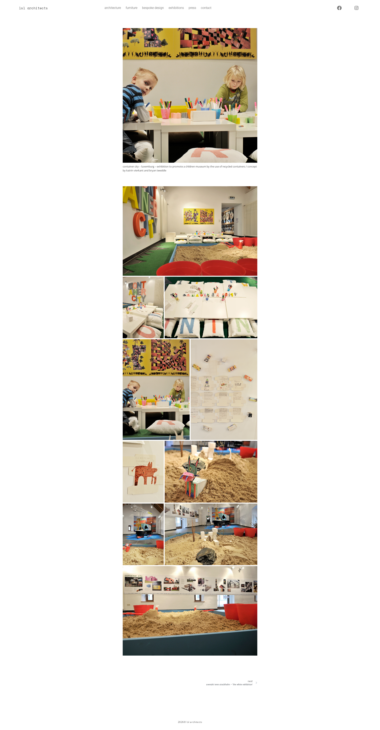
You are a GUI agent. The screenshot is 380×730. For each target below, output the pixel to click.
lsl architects (33, 8)
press (192, 8)
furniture (131, 8)
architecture (112, 8)
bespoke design (153, 8)
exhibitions (176, 8)
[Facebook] (339, 7)
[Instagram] (356, 7)
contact (206, 8)
